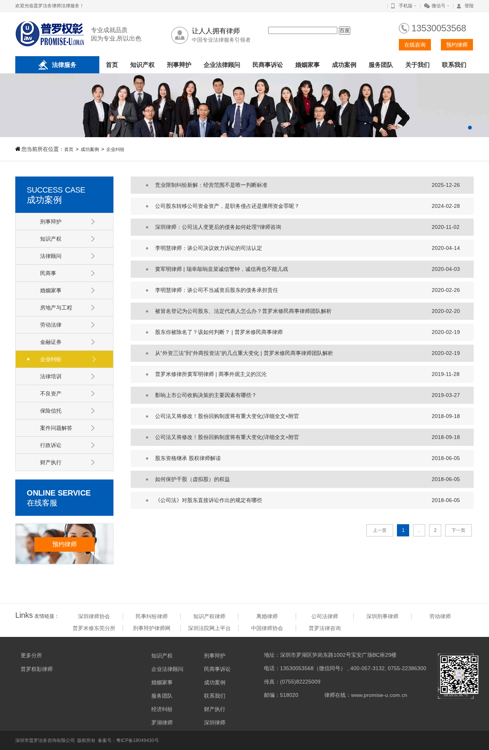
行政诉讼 (51, 445)
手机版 (406, 5)
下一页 (458, 530)
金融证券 (51, 342)
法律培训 (51, 376)
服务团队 (381, 65)
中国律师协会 (267, 628)
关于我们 (417, 65)
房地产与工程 (56, 308)
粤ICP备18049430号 (137, 740)
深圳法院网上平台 (209, 628)
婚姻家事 (307, 65)
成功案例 (344, 65)
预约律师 (457, 45)
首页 (112, 65)
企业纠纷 (115, 149)
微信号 (438, 5)
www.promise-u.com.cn (379, 695)
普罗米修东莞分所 (94, 628)
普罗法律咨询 (325, 628)
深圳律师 (214, 722)
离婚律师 (267, 616)
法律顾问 (51, 256)
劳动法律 (51, 325)
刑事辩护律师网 (151, 628)
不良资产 (51, 393)
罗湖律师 (162, 722)
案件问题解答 (56, 428)
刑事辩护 (179, 65)
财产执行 (51, 462)
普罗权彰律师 (37, 669)
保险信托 (51, 411)
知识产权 (142, 65)
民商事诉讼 (268, 65)
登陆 (469, 5)
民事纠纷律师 (152, 616)
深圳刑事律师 (382, 616)
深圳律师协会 (94, 616)
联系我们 (454, 65)
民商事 (48, 273)
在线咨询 (415, 45)
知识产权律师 (209, 616)
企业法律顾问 (222, 65)
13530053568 (438, 28)
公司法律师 (324, 616)
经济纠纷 (162, 709)
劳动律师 (440, 616)
